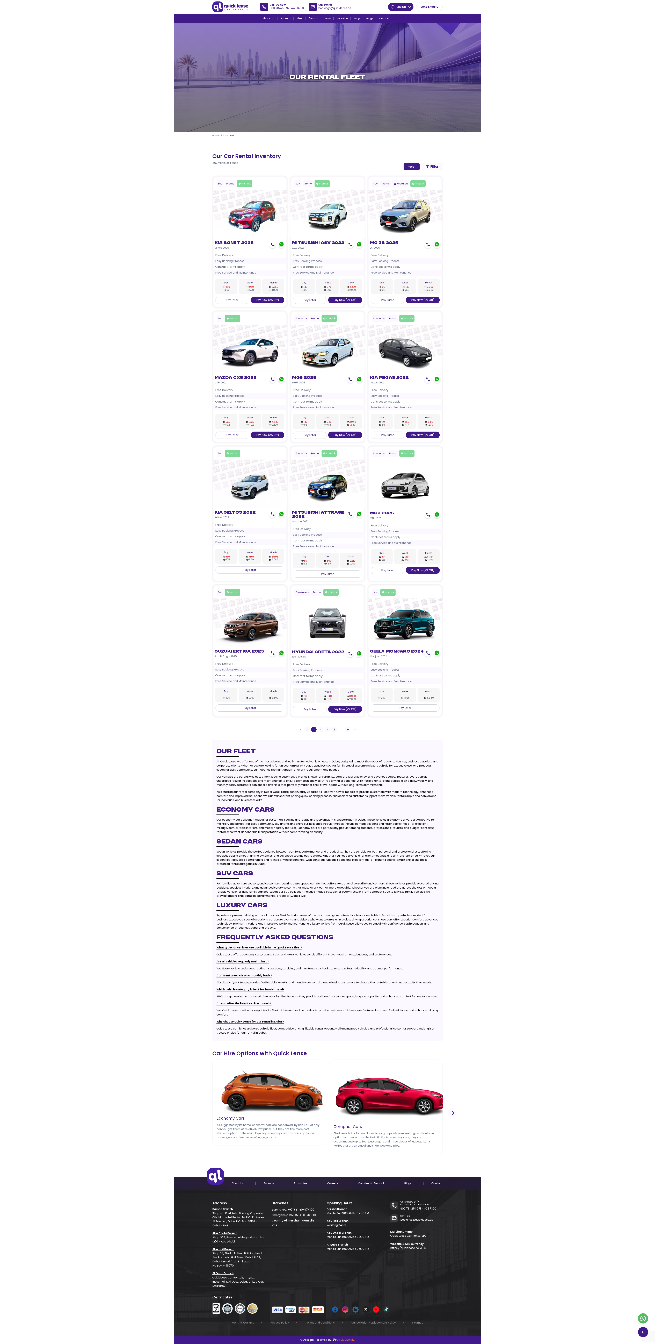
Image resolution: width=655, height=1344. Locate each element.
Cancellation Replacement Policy (373, 1323)
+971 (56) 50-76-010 (302, 1215)
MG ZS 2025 (384, 243)
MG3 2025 (382, 513)
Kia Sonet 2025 (234, 243)
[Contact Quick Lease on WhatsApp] (643, 1318)
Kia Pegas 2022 (389, 378)
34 (348, 729)
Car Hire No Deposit (371, 1183)
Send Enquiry (429, 7)
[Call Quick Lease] (643, 1332)
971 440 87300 (295, 8)
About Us (268, 18)
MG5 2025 (304, 378)
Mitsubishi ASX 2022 (318, 243)
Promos (286, 18)
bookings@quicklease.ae (334, 8)
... (341, 729)
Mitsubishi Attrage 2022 (318, 514)
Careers (332, 1183)
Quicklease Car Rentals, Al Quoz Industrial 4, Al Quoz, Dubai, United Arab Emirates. (238, 1282)
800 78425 (277, 8)
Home (216, 135)
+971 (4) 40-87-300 (301, 1210)
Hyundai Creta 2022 (318, 652)
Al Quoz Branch (223, 1273)
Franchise (300, 1183)
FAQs (357, 18)
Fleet (300, 18)
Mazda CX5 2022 (236, 378)
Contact (384, 18)
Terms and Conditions (320, 1323)
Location (342, 18)
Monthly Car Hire (243, 1323)
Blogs (369, 18)
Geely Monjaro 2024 (397, 651)
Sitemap (417, 1323)
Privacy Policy (280, 1323)
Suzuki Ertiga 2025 (239, 651)
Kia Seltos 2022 (235, 512)
